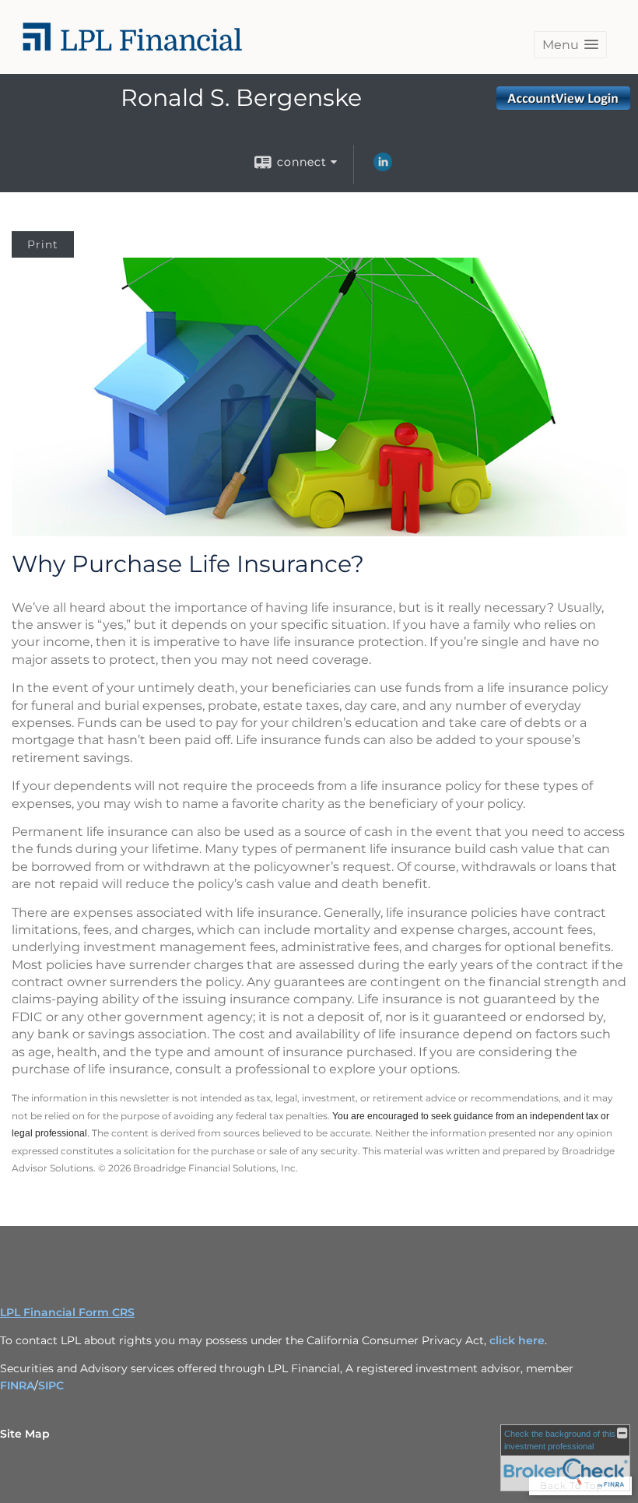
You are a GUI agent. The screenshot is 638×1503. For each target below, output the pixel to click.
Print (42, 244)
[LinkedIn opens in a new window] (382, 167)
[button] (570, 44)
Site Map (25, 1434)
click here (517, 1340)
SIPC (51, 1385)
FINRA (17, 1385)
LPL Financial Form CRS (67, 1312)
